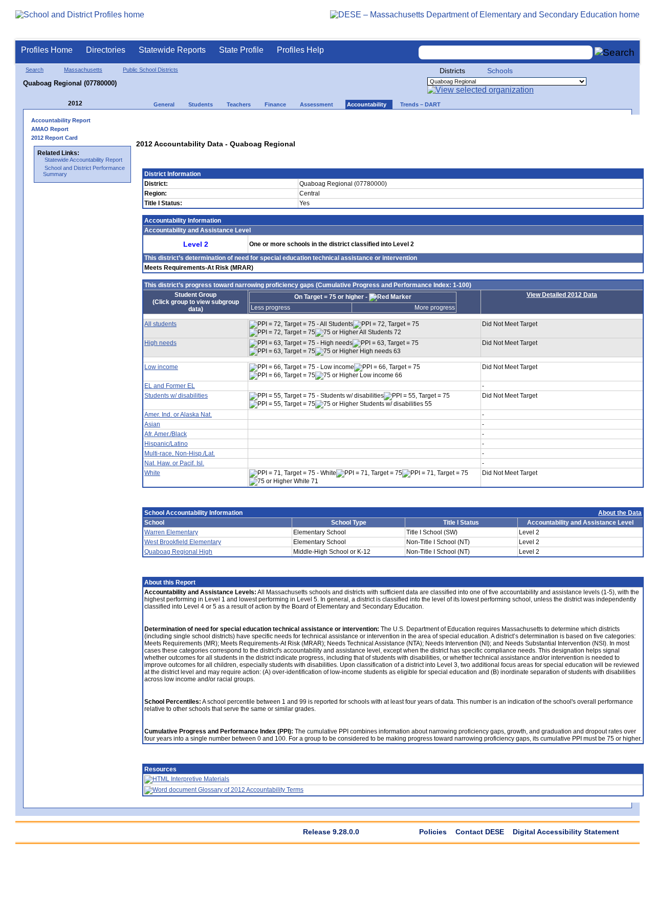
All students (160, 324)
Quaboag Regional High (178, 551)
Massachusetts (83, 70)
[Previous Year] (61, 103)
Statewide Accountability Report (83, 160)
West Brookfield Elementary (182, 542)
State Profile (241, 50)
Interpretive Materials (199, 779)
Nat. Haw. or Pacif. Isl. (174, 463)
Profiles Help (300, 50)
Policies (433, 832)
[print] (570, 124)
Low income (161, 367)
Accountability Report (61, 120)
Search (34, 70)
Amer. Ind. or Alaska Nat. (178, 414)
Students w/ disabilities (176, 395)
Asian (152, 424)
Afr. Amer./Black (165, 434)
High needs (160, 343)
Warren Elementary (171, 532)
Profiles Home (47, 50)
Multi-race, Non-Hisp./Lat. (179, 453)
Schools (500, 71)
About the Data (621, 220)
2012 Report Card (54, 138)
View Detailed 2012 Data (562, 294)
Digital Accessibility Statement (566, 832)
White (152, 473)
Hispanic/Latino (166, 443)
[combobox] (506, 52)
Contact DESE (479, 832)
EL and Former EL (169, 386)
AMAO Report (50, 129)
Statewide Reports (172, 50)
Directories (105, 50)
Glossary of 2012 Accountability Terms (249, 789)
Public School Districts (150, 70)
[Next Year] (96, 103)
